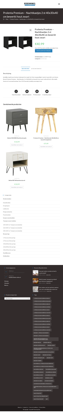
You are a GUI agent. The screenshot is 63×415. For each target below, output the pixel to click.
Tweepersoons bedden (9, 221)
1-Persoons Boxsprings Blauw (42, 301)
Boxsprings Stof (38, 378)
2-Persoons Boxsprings (9, 240)
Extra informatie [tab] (36, 68)
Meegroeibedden (7, 212)
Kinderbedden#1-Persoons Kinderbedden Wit (45, 387)
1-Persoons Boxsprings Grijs (41, 309)
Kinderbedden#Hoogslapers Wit (43, 390)
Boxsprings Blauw (51, 369)
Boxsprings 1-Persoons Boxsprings (43, 363)
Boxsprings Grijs (38, 375)
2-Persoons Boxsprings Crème (42, 324)
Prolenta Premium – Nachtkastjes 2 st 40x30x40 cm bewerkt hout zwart (27, 19)
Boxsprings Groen (50, 375)
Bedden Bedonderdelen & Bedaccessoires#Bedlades (41, 339)
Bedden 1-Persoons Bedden (41, 332)
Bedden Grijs (51, 345)
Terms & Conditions (33, 407)
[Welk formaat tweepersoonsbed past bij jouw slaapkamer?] (35, 281)
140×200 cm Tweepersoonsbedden (12, 224)
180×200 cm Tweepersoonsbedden (12, 231)
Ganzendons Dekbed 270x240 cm (42, 383)
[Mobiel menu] (59, 4)
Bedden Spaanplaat (39, 357)
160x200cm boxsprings (9, 247)
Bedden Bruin (47, 342)
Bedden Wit (50, 357)
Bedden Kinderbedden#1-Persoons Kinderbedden (43, 349)
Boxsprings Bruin (38, 372)
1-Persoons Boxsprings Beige (42, 298)
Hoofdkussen (7, 253)
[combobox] (17, 298)
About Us (20, 407)
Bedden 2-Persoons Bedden (41, 335)
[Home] (3, 19)
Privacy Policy (42, 407)
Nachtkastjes (44, 58)
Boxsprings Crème (51, 372)
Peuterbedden (7, 215)
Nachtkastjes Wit (38, 399)
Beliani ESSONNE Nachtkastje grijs (16, 138)
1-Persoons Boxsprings (9, 237)
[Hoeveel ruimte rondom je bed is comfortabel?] (35, 273)
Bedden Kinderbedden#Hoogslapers (44, 352)
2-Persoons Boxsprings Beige (42, 315)
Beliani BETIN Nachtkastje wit (17, 180)
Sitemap (6, 281)
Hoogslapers (6, 205)
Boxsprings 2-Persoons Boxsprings (43, 366)
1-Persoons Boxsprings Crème (42, 307)
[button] (30, 30)
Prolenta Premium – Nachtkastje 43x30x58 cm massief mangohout (46, 138)
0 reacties (48, 283)
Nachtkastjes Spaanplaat (41, 396)
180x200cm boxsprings (9, 250)
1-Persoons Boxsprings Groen (42, 312)
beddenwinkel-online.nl (15, 277)
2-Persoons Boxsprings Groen (42, 330)
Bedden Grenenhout (39, 345)
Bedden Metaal (47, 355)
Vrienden (6, 283)
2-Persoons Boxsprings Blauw (42, 318)
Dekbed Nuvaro (38, 380)
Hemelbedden (6, 202)
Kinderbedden (7, 199)
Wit (47, 399)
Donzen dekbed (49, 380)
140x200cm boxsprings (9, 244)
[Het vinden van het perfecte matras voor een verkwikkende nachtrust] (35, 289)
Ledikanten (6, 208)
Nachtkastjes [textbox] (17, 298)
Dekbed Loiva (48, 378)
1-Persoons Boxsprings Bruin (42, 304)
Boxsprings (6, 234)
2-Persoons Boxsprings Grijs (41, 327)
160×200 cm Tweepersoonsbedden (12, 228)
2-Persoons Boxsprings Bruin (42, 321)
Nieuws (6, 285)
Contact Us (25, 407)
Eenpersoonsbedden (9, 218)
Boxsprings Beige (38, 369)
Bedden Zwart (38, 360)
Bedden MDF (37, 355)
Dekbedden (6, 256)
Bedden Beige (37, 342)
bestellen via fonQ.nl (44, 50)
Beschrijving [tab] (25, 68)
